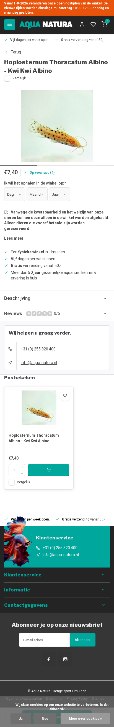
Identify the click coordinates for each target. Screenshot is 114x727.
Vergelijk (19, 78)
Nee (45, 719)
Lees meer (14, 238)
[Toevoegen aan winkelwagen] (48, 470)
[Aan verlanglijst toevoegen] (65, 395)
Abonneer (82, 640)
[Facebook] (49, 659)
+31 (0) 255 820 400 (38, 349)
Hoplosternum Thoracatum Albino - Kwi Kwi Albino (34, 438)
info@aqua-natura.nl (39, 362)
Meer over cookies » (85, 719)
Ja (20, 719)
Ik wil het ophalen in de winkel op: (35, 183)
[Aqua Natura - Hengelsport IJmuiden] (45, 24)
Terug (16, 52)
